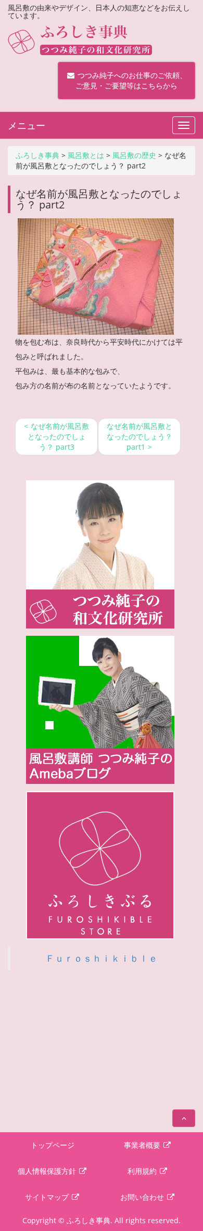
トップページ (52, 1145)
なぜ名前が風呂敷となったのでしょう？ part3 (59, 436)
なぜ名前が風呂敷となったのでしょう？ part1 (139, 436)
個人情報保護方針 (48, 1171)
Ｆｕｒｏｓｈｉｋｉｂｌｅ (101, 958)
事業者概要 (143, 1145)
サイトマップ (48, 1197)
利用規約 (143, 1171)
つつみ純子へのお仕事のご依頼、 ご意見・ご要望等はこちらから (126, 80)
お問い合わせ (143, 1197)
